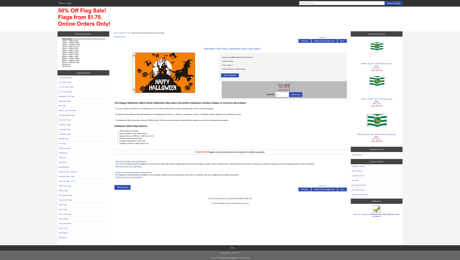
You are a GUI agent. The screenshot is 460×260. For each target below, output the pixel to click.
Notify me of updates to (376, 215)
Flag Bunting (63, 153)
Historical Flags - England (68, 172)
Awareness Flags (65, 125)
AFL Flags (62, 106)
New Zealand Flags (65, 195)
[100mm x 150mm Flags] (83, 41)
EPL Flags (62, 143)
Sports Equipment (65, 223)
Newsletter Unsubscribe (360, 194)
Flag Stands (63, 162)
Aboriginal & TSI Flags (66, 96)
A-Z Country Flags (65, 82)
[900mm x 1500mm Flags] (83, 60)
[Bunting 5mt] (83, 66)
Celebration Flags (124, 33)
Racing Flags (63, 219)
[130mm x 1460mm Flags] (83, 43)
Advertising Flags (65, 101)
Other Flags (63, 205)
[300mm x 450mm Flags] (83, 51)
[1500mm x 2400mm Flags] (83, 45)
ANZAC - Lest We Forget (67, 110)
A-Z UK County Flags (66, 87)
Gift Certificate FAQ (359, 185)
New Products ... (64, 233)
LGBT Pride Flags (65, 186)
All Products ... (64, 238)
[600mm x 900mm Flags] (83, 57)
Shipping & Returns (358, 166)
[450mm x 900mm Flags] (83, 55)
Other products (357, 155)
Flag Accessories (65, 148)
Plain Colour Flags (65, 214)
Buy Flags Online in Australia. (229, 257)
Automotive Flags (65, 120)
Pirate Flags (63, 209)
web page (245, 203)
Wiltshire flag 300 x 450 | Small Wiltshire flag (376, 99)
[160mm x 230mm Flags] (83, 49)
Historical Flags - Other (67, 176)
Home (61, 3)
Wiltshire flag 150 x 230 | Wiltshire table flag (376, 64)
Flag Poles (62, 157)
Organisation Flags (65, 200)
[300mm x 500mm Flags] (83, 53)
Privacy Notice (357, 171)
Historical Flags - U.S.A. (67, 181)
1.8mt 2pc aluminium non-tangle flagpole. (131, 161)
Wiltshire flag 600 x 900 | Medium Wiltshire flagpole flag (376, 134)
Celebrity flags (64, 139)
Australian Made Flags (66, 115)
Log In (69, 3)
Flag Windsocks (64, 167)
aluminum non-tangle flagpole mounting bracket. (133, 172)
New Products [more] (376, 34)
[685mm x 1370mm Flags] (83, 59)
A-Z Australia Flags (65, 77)
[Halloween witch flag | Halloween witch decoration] (164, 92)
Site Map (355, 180)
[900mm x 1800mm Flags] (83, 62)
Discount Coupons (358, 190)
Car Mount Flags (64, 129)
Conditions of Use (358, 176)
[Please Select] (83, 39)
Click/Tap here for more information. (129, 166)
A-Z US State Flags (65, 92)
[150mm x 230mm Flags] (83, 47)
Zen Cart (247, 257)
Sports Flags (63, 228)
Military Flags (63, 190)
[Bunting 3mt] (83, 64)
